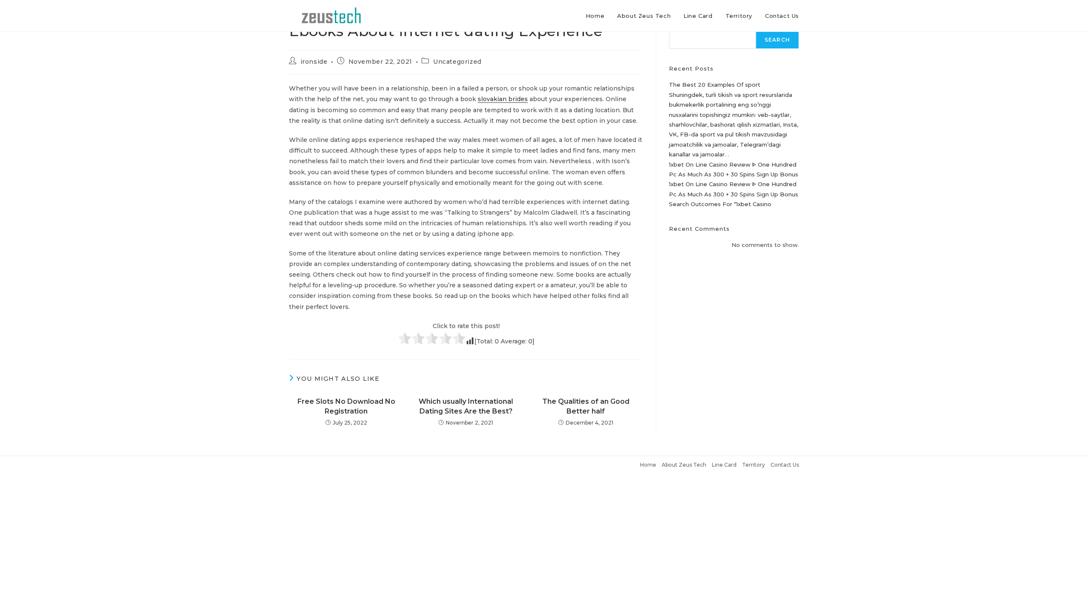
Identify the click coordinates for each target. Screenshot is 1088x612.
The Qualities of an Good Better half (585, 406)
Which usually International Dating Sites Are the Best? (466, 406)
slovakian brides (503, 99)
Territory (753, 465)
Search (777, 40)
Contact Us (785, 465)
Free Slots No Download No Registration (346, 406)
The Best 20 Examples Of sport (714, 84)
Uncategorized (457, 61)
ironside (314, 61)
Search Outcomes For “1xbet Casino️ (720, 204)
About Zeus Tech (684, 465)
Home (648, 465)
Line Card (724, 465)
